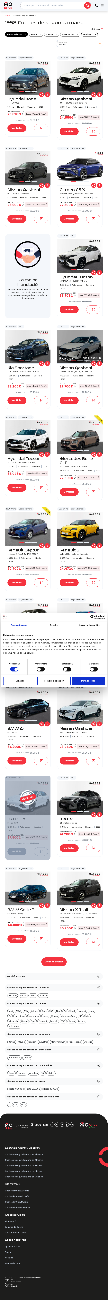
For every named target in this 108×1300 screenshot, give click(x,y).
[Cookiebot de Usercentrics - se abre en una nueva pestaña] (92, 617)
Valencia (44, 995)
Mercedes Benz (68, 1016)
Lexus (45, 1016)
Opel (33, 1021)
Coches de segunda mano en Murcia (23, 1171)
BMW (18, 1011)
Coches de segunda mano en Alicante (24, 1154)
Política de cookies (11, 1286)
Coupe (21, 1042)
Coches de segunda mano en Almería (24, 1160)
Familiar (32, 1042)
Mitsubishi (13, 1021)
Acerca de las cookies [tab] (89, 625)
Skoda (72, 1021)
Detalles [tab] (54, 625)
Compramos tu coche (16, 1232)
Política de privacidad (13, 1282)
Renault (54, 1021)
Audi (11, 1011)
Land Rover (20, 1016)
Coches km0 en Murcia (16, 1202)
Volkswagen (14, 1026)
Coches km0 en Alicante (17, 1190)
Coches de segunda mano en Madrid (23, 1165)
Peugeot (43, 1021)
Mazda (54, 1016)
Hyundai (82, 1011)
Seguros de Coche (14, 1227)
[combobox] (55, 5)
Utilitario (88, 1042)
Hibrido (51, 1073)
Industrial (43, 1042)
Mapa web (9, 1280)
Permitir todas (88, 681)
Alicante (13, 995)
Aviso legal (9, 1284)
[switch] (41, 669)
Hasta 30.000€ (50, 1089)
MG (80, 1016)
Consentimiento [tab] (19, 625)
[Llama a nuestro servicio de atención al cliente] (96, 5)
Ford (72, 1011)
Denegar (20, 681)
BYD (26, 1011)
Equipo (8, 1252)
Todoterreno (74, 1042)
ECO (23, 1104)
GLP (42, 1073)
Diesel (11, 1073)
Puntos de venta (13, 1263)
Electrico (22, 1073)
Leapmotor (34, 1016)
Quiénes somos (12, 1246)
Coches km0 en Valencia (17, 1207)
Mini (87, 1016)
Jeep (91, 1011)
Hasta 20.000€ (33, 1089)
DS (51, 1011)
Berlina (12, 1042)
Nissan (24, 1021)
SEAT (63, 1021)
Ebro (58, 1011)
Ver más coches (54, 961)
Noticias (9, 1257)
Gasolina (33, 1073)
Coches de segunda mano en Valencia (24, 1176)
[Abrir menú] (102, 5)
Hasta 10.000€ (15, 1089)
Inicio (7, 16)
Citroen (34, 1011)
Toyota (81, 1021)
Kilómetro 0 (10, 1221)
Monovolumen (58, 1042)
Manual (27, 1057)
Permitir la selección (54, 681)
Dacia (44, 1011)
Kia (10, 1016)
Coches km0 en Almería (17, 1196)
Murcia (33, 995)
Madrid (23, 995)
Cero (15, 1104)
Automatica (14, 1057)
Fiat (65, 1011)
